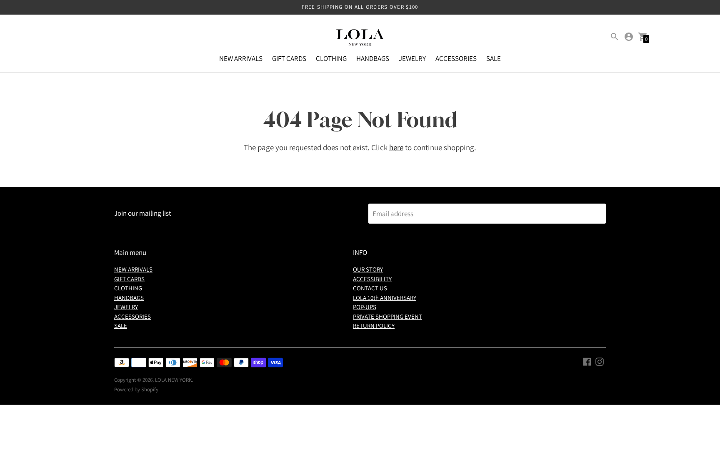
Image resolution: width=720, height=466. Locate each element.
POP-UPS (364, 307)
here (396, 147)
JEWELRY (412, 58)
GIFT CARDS (289, 58)
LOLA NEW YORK (173, 379)
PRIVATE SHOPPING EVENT (387, 316)
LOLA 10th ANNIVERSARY (384, 298)
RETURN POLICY (374, 326)
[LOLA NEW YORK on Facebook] (587, 361)
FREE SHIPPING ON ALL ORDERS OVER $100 (360, 6)
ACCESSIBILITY (372, 279)
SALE (493, 58)
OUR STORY (368, 269)
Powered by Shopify (136, 389)
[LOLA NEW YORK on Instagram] (599, 361)
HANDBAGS (372, 58)
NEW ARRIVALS (240, 58)
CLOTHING (331, 58)
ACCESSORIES (456, 58)
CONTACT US (370, 288)
